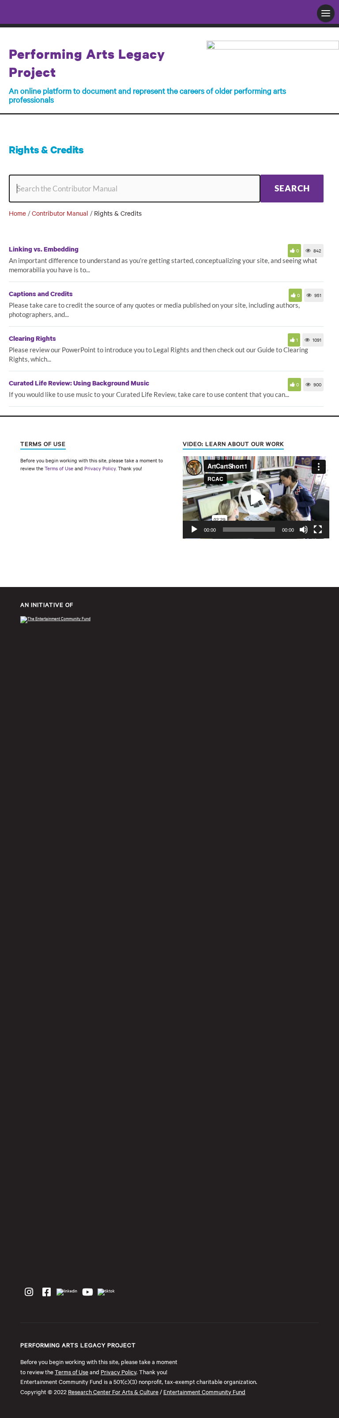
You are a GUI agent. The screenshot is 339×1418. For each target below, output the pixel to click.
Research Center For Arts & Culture (113, 1391)
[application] (256, 497)
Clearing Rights (32, 338)
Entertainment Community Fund (204, 1391)
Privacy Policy (100, 468)
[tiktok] (106, 1291)
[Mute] (303, 529)
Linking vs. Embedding (44, 248)
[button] (256, 497)
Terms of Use (59, 468)
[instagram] (28, 1292)
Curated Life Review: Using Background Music (79, 382)
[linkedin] (67, 1291)
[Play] (194, 529)
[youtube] (87, 1292)
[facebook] (46, 1292)
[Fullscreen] (317, 529)
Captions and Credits (41, 293)
